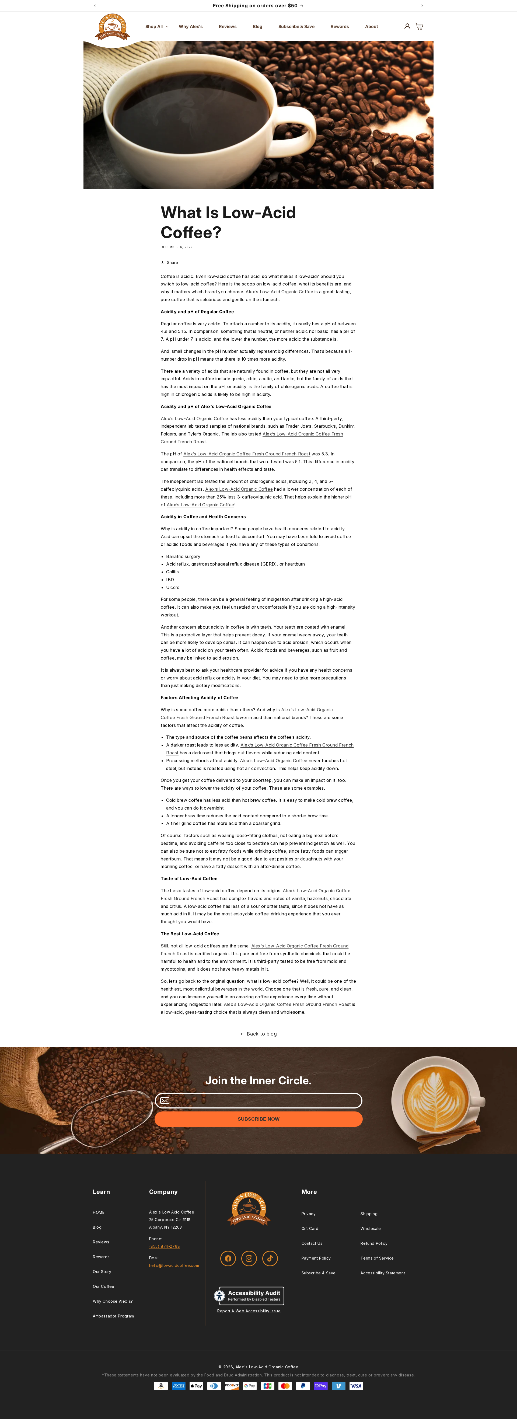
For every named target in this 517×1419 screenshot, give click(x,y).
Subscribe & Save (319, 1273)
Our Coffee (103, 1286)
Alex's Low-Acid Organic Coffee (267, 1367)
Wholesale (371, 1228)
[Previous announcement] (95, 6)
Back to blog (262, 1034)
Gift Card (310, 1228)
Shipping (369, 1213)
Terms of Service (377, 1258)
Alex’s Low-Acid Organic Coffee (279, 292)
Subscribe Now (259, 1119)
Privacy (309, 1213)
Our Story (102, 1271)
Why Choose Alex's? (113, 1301)
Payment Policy (316, 1258)
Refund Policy (374, 1243)
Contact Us (312, 1243)
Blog (97, 1227)
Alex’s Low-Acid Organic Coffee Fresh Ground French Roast (246, 453)
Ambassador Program (113, 1316)
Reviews (101, 1242)
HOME (98, 1212)
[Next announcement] (422, 6)
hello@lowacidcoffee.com (174, 1265)
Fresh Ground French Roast (205, 717)
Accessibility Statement (383, 1273)
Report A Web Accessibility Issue (249, 1310)
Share (172, 262)
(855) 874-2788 (164, 1246)
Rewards (101, 1256)
